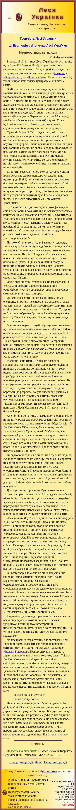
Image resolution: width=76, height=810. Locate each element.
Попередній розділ (21, 762)
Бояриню (59, 73)
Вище (38, 762)
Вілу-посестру (14, 77)
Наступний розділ (55, 762)
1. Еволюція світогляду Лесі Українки (38, 45)
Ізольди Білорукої (16, 651)
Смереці (27, 807)
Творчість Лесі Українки (38, 38)
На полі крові (36, 77)
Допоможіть (48, 771)
